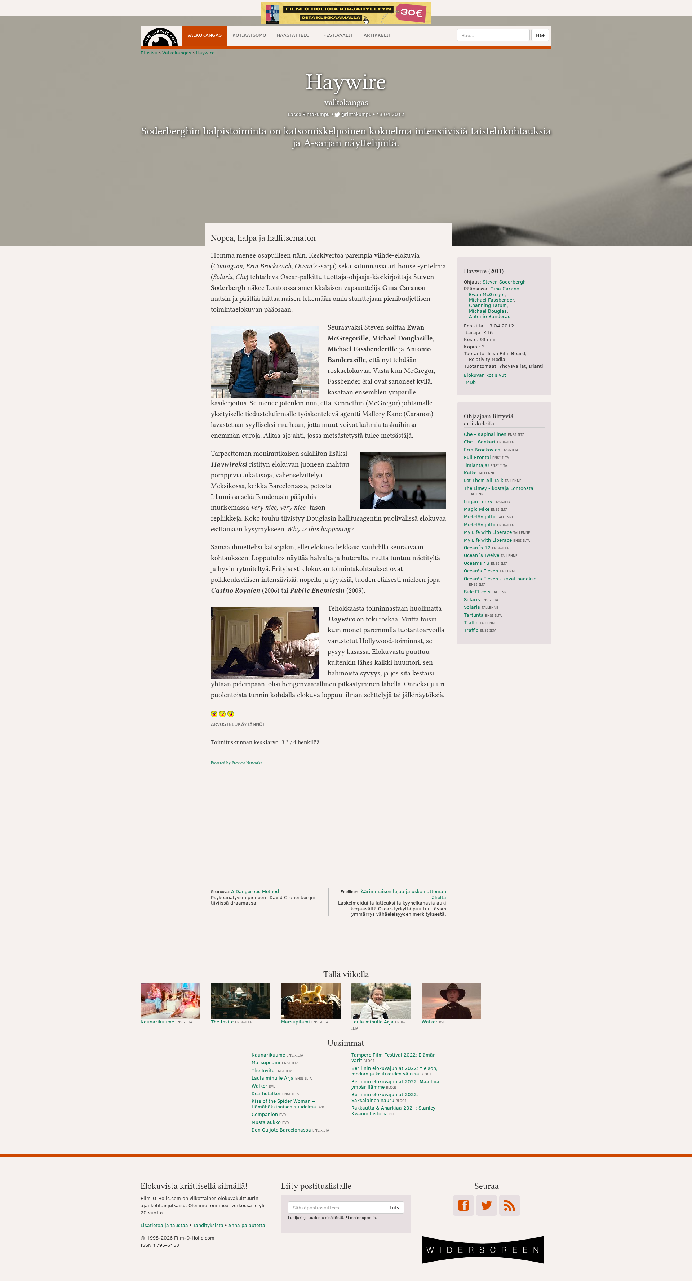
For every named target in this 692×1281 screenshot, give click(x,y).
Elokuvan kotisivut (485, 374)
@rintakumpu (356, 114)
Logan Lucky (487, 501)
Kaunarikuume (166, 1021)
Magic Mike (485, 508)
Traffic (480, 622)
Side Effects (486, 591)
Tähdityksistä (208, 1225)
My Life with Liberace (497, 531)
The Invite (231, 1021)
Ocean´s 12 (486, 547)
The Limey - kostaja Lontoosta (498, 490)
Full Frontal (486, 457)
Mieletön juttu (489, 516)
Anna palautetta (246, 1225)
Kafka (479, 472)
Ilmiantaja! (485, 464)
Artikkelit (377, 34)
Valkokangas (204, 34)
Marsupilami (304, 1021)
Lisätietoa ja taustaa (164, 1225)
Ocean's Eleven (490, 570)
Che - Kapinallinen (494, 433)
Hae (540, 34)
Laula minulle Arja (378, 1024)
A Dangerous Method (255, 891)
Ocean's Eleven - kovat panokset (501, 581)
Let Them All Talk (493, 480)
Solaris (481, 599)
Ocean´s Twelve (491, 555)
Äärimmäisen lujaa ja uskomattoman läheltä (403, 894)
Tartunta (483, 614)
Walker (433, 1021)
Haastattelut (294, 34)
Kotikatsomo (249, 34)
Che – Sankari (489, 441)
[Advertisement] (346, 944)
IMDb (470, 382)
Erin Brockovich (491, 449)
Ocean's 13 (485, 562)
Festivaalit (338, 34)
